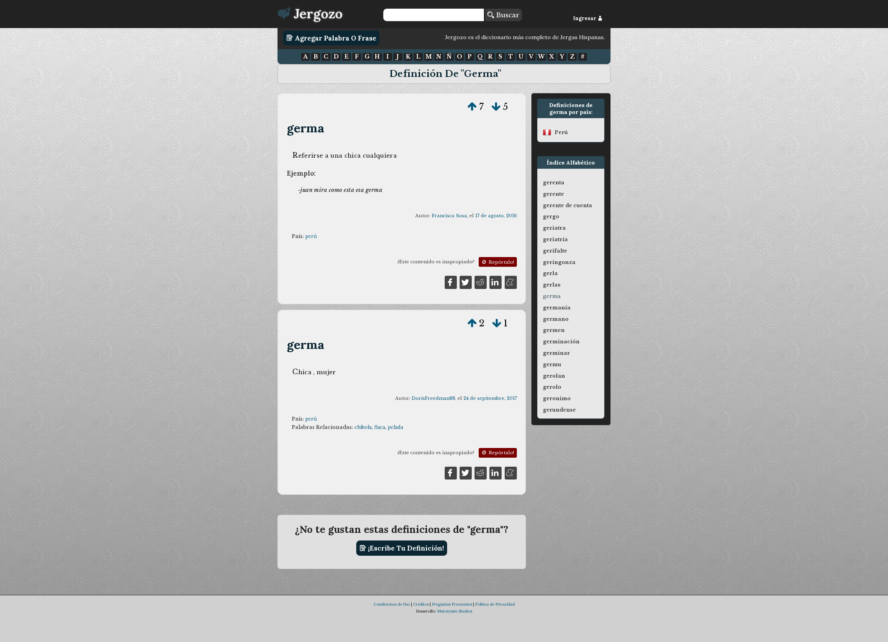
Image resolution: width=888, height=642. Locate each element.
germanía (557, 308)
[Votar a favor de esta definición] (472, 106)
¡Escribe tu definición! (405, 548)
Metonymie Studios (454, 611)
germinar (556, 353)
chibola (363, 427)
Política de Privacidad (495, 604)
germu (552, 364)
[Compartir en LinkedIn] (495, 281)
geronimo (557, 398)
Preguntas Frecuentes (452, 604)
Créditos (421, 604)
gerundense (559, 410)
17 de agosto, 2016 (496, 215)
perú (311, 236)
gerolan (554, 376)
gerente (553, 194)
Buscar (506, 15)
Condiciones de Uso (392, 604)
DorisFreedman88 (433, 398)
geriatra (554, 228)
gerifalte (555, 251)
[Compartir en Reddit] (481, 281)
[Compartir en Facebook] (451, 281)
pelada (395, 427)
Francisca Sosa (449, 215)
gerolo (552, 387)
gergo (551, 216)
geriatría (555, 239)
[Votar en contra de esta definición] (496, 106)
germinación (561, 341)
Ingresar (585, 18)
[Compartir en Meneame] (511, 281)
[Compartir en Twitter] (466, 281)
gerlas (552, 285)
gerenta (553, 182)
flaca (379, 427)
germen (554, 330)
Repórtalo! (500, 262)
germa (306, 128)
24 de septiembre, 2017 (490, 398)
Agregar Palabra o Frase (334, 38)
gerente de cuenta (567, 205)
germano (556, 319)
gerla (550, 273)
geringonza (559, 262)
